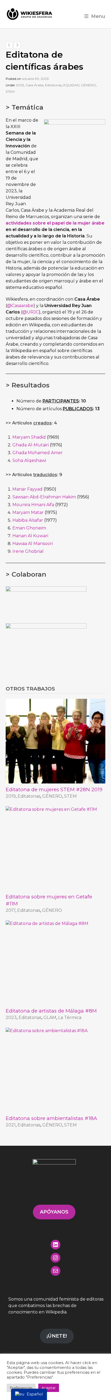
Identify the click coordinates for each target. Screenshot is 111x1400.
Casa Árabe (34, 85)
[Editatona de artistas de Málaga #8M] (56, 962)
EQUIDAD (71, 85)
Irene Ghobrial (28, 551)
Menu (98, 16)
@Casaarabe (20, 305)
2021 (11, 1125)
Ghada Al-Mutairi (30, 444)
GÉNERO (88, 85)
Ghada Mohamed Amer (37, 452)
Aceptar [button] (48, 1388)
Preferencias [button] (21, 1388)
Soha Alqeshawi (29, 460)
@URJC (30, 312)
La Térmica (69, 1017)
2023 (20, 85)
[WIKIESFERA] (30, 14)
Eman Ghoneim (29, 528)
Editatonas (53, 85)
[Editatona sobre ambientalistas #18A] (56, 1070)
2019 (11, 796)
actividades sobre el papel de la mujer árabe (55, 223)
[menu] (29, 1394)
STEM (10, 91)
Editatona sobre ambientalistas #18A (51, 1118)
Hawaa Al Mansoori (32, 543)
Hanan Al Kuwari (30, 535)
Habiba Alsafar (27, 520)
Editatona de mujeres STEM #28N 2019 (54, 789)
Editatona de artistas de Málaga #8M (51, 1011)
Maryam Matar (28, 512)
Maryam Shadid (29, 437)
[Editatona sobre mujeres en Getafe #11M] (56, 848)
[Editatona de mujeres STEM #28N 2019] (56, 741)
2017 (10, 910)
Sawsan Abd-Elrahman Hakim (44, 496)
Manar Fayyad (27, 489)
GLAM (49, 1017)
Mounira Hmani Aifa (33, 504)
